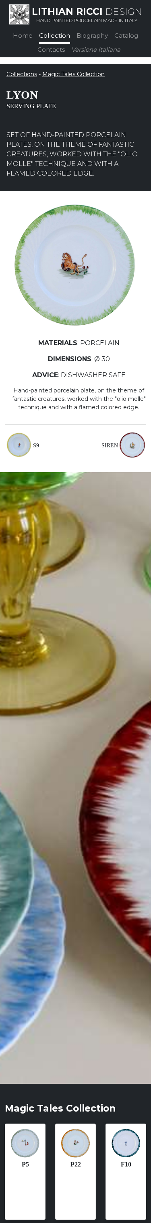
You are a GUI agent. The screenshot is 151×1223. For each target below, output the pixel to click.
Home (23, 35)
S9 (36, 446)
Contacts (51, 49)
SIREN (109, 446)
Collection (54, 35)
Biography (92, 35)
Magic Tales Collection (73, 74)
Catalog (126, 35)
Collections (21, 74)
